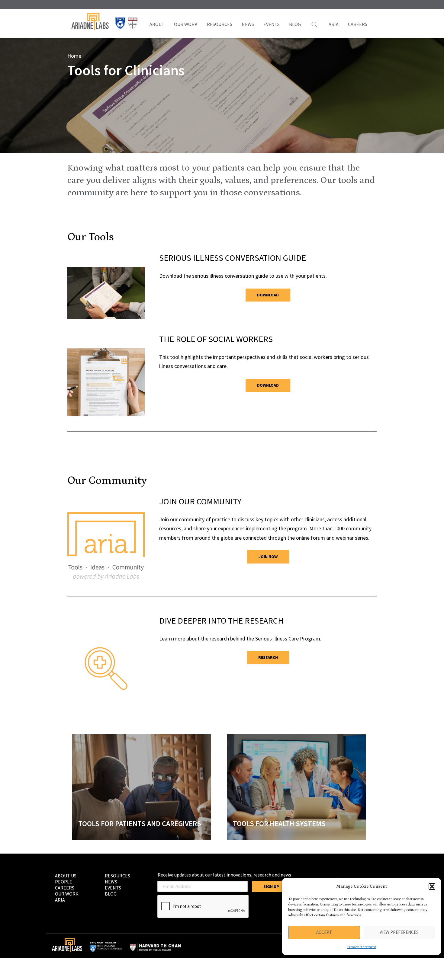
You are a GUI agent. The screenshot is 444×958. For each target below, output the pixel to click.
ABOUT (157, 24)
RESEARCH (268, 657)
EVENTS (271, 24)
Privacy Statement (361, 946)
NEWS (248, 24)
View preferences (399, 932)
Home (74, 55)
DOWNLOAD (268, 295)
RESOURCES (219, 24)
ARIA (334, 24)
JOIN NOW (268, 556)
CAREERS (357, 24)
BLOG (295, 24)
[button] (432, 886)
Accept (324, 932)
